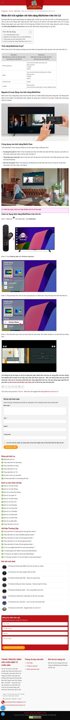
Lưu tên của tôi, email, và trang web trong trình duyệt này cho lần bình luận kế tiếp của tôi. (35, 443)
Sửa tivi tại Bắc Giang (11, 498)
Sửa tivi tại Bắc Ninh (10, 521)
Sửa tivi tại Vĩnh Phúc (10, 518)
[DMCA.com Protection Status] (35, 717)
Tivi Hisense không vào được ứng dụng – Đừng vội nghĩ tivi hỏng (27, 584)
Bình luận (7, 405)
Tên (5, 418)
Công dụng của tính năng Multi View (14, 39)
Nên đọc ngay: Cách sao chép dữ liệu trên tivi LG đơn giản (22, 209)
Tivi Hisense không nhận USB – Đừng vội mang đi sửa (24, 578)
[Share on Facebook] (6, 386)
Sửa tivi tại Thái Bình (10, 511)
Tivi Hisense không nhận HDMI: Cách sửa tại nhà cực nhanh (25, 566)
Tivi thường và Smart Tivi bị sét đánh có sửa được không (22, 557)
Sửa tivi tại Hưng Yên (10, 508)
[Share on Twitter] (9, 386)
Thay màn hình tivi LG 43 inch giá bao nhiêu (17, 541)
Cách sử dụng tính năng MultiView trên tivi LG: (18, 41)
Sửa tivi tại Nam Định (10, 514)
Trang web (7, 434)
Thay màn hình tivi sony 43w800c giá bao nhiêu (19, 535)
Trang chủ (4, 11)
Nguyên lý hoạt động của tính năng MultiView (17, 37)
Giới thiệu (30, 663)
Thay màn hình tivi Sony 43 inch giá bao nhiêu (18, 538)
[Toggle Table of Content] (29, 32)
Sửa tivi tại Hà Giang (10, 505)
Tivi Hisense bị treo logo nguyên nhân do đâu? (22, 572)
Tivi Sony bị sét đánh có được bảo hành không (18, 554)
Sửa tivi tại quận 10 (10, 495)
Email (6, 426)
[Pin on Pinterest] (16, 386)
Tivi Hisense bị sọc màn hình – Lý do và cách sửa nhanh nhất (26, 602)
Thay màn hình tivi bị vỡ (11, 524)
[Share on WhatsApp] (2, 386)
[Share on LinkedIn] (19, 386)
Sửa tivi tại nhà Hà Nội (11, 486)
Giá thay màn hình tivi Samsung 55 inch (16, 478)
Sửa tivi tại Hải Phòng (11, 489)
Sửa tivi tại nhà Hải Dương (12, 492)
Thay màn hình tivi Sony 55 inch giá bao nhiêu (18, 544)
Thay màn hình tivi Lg (10, 469)
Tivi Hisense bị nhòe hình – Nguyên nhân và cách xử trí (24, 608)
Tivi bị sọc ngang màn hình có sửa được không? (19, 547)
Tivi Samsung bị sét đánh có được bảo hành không (20, 551)
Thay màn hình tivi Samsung (12, 462)
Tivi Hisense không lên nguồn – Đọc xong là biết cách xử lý (25, 590)
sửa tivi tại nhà (14, 382)
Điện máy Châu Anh (27, 382)
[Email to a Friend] (12, 386)
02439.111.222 (41, 713)
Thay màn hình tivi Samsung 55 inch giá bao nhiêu (19, 531)
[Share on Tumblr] (22, 386)
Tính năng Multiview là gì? (11, 35)
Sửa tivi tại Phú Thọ (10, 502)
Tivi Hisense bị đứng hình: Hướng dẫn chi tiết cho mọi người (26, 596)
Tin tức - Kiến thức (14, 11)
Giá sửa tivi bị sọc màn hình (12, 475)
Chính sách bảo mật (33, 669)
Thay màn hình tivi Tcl (11, 472)
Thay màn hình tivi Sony (11, 466)
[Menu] (2, 2)
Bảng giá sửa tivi (9, 459)
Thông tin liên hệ (32, 666)
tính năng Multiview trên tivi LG (48, 391)
